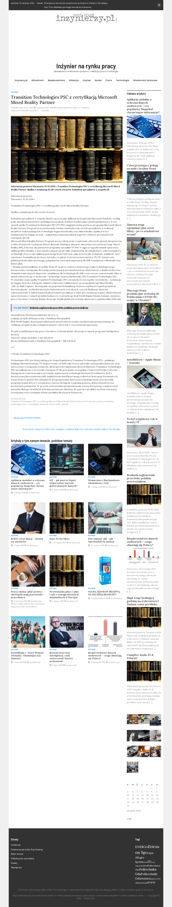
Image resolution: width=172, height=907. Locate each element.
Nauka (98, 80)
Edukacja (74, 80)
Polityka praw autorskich (22, 858)
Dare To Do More (60, 538)
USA (149, 878)
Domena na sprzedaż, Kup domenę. (27, 849)
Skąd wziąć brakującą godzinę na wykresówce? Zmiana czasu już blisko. (143, 601)
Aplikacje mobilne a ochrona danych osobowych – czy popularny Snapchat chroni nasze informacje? (28, 484)
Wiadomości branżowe (145, 80)
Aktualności (37, 80)
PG (142, 866)
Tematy (14, 863)
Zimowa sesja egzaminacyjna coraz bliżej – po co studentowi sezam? (143, 229)
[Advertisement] (86, 42)
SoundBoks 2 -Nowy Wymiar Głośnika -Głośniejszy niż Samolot (27, 655)
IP (147, 862)
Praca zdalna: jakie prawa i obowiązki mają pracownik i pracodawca (27, 594)
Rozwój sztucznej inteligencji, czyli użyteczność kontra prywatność (61, 657)
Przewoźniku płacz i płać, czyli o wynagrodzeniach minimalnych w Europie (64, 594)
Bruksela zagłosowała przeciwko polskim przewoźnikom (141, 478)
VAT (156, 879)
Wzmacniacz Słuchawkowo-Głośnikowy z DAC (104, 482)
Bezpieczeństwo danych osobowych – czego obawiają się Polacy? (104, 655)
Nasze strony (17, 854)
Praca (109, 80)
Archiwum (15, 845)
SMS (145, 878)
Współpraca (16, 867)
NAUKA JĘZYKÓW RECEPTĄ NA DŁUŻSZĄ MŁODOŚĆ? (104, 593)
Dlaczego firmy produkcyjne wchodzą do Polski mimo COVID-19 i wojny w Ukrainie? (143, 295)
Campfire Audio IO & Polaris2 (140, 656)
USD (153, 879)
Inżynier (87, 80)
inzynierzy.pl (21, 80)
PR (142, 878)
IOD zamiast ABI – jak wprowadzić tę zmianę (101, 540)
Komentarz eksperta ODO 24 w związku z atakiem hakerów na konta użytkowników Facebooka (73, 429)
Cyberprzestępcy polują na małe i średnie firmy (142, 167)
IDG (144, 862)
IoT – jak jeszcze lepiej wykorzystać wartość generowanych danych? (63, 483)
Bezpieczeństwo (56, 80)
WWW (151, 882)
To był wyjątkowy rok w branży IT (142, 420)
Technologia (122, 80)
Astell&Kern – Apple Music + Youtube (144, 361)
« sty (129, 818)
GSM (140, 862)
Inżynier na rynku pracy (86, 66)
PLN (146, 866)
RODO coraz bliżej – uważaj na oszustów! (27, 540)
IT (149, 862)
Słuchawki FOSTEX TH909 (25, 418)
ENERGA (141, 847)
